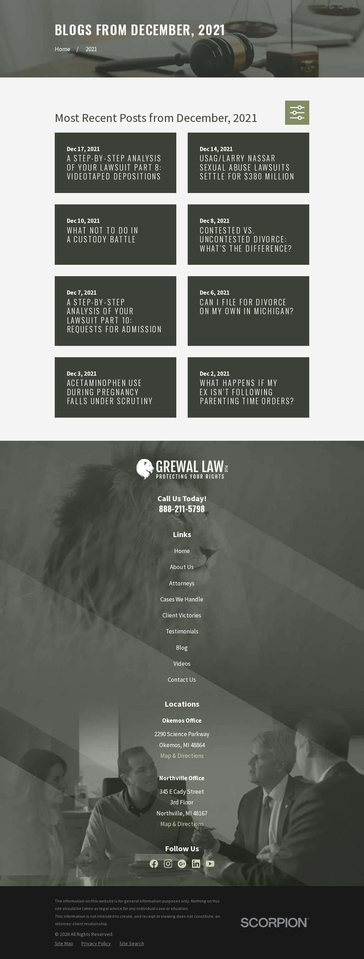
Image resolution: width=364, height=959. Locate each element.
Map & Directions (182, 756)
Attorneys (181, 583)
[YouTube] (210, 863)
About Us (182, 567)
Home (182, 551)
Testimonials (182, 631)
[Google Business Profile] (182, 863)
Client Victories (181, 615)
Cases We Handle (181, 599)
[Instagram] (168, 863)
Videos (182, 664)
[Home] (182, 469)
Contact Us (182, 680)
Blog (182, 648)
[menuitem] (64, 943)
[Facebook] (154, 863)
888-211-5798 (182, 508)
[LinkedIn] (196, 863)
